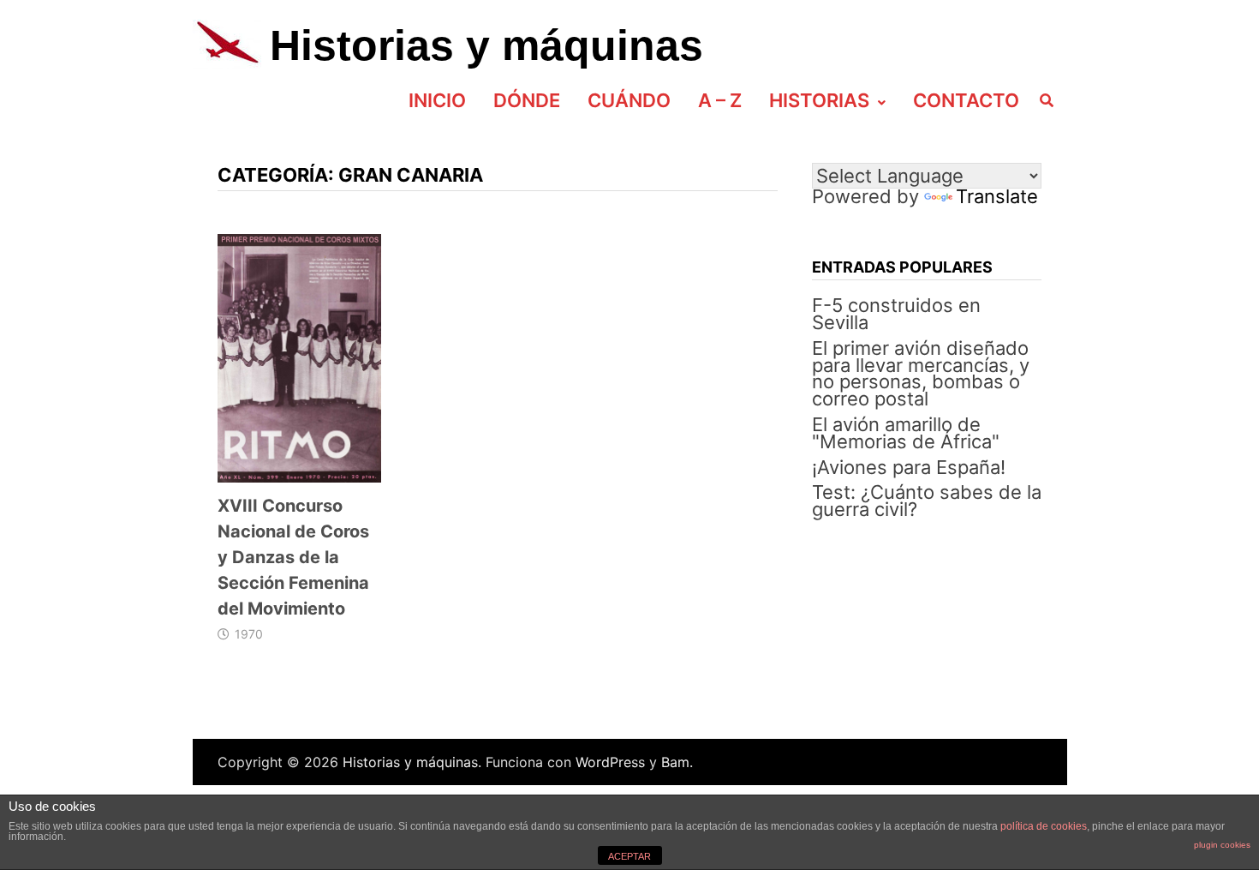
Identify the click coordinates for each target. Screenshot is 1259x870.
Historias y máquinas (486, 45)
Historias (819, 100)
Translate (997, 196)
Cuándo (629, 100)
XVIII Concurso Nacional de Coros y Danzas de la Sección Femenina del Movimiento (293, 557)
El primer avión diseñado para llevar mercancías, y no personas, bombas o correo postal (920, 373)
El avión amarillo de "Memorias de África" (905, 433)
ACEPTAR (629, 856)
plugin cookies (1222, 844)
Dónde (526, 100)
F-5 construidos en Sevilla (896, 313)
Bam (675, 762)
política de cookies (1043, 826)
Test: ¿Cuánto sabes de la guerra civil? (926, 500)
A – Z (720, 100)
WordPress (610, 762)
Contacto (966, 100)
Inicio (437, 100)
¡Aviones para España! (908, 467)
